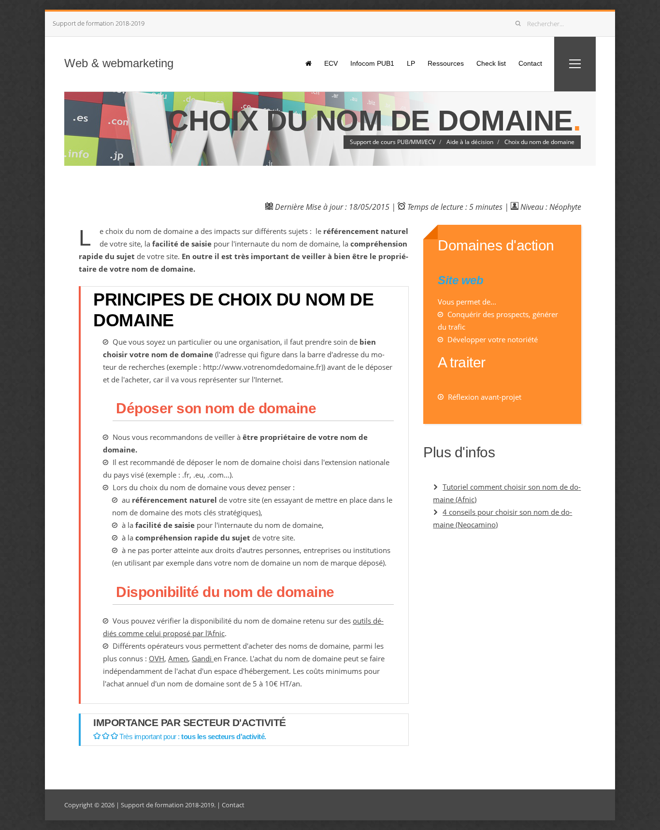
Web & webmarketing (118, 63)
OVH (156, 658)
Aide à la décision (469, 142)
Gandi (203, 658)
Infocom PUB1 (372, 63)
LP (411, 63)
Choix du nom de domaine (539, 142)
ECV (331, 63)
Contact (530, 63)
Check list (491, 63)
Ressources (446, 63)
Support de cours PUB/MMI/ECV (392, 142)
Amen (178, 658)
